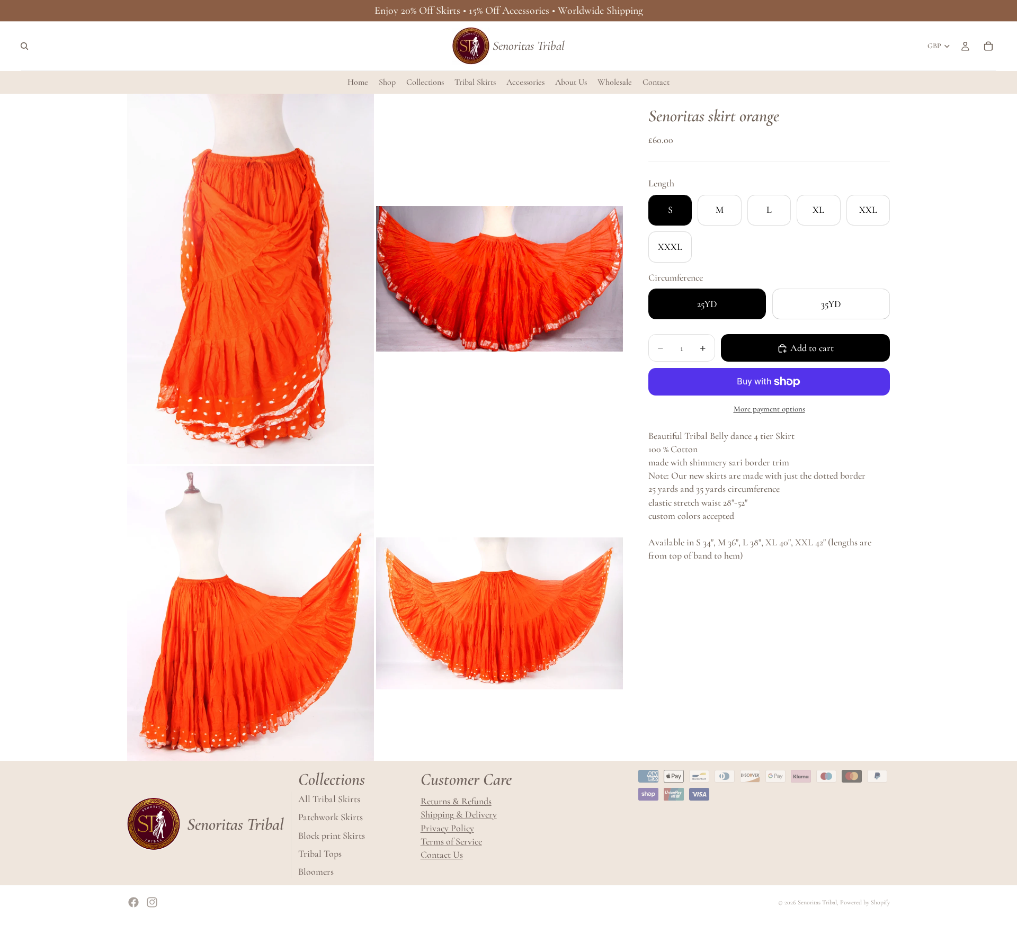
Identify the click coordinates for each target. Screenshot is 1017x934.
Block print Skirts (331, 835)
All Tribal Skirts (329, 799)
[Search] (24, 46)
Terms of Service (451, 841)
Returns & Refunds (456, 801)
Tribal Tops (320, 853)
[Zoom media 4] (499, 613)
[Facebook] (133, 902)
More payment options (769, 409)
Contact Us (442, 854)
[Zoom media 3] (250, 613)
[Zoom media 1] (250, 279)
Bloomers (316, 871)
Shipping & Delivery (459, 814)
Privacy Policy (447, 827)
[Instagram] (152, 902)
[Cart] (988, 46)
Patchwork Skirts (330, 817)
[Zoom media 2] (499, 279)
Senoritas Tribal (817, 902)
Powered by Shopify (865, 902)
